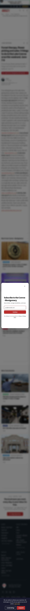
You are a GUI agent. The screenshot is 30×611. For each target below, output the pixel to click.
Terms (20, 316)
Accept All (21, 608)
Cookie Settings (10, 608)
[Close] (24, 286)
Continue (15, 312)
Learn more (17, 603)
